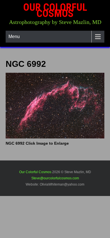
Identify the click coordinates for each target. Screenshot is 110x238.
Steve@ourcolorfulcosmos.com (55, 178)
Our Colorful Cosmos (55, 10)
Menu (14, 36)
